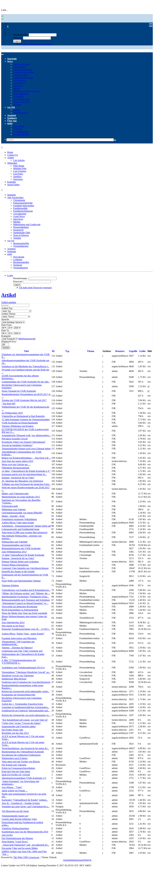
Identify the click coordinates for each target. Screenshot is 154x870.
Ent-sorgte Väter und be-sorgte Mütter (20, 848)
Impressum (78, 860)
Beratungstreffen (21, 134)
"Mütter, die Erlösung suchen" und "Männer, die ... (26, 593)
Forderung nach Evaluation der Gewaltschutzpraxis (26, 682)
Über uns (12, 120)
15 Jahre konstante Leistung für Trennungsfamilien (26, 419)
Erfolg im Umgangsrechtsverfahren (18, 768)
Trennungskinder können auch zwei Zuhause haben (26, 448)
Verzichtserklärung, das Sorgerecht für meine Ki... (25, 748)
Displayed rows (8, 341)
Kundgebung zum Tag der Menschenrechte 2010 (25, 831)
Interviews (18, 85)
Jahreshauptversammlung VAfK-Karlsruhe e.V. (24, 778)
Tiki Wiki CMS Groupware (26, 857)
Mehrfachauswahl (26, 338)
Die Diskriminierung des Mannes (17, 838)
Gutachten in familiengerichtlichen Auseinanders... (25, 707)
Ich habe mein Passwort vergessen (35, 44)
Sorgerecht (18, 96)
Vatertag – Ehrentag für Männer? (17, 647)
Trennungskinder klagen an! (15, 816)
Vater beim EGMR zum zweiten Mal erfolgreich (24, 532)
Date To (5, 330)
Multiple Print (19, 168)
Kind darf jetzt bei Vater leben (16, 771)
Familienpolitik (20, 75)
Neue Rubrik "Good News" (15, 841)
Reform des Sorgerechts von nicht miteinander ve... (26, 715)
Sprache (5, 319)
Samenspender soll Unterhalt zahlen (19, 726)
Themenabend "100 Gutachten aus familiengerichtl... (18, 643)
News (10, 61)
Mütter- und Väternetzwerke (15, 493)
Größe (142, 351)
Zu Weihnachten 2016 (12, 413)
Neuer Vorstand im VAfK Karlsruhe (19, 391)
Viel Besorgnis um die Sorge (15, 811)
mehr (10, 123)
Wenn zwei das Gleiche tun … (16, 464)
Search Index (13, 184)
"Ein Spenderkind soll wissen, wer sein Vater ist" (25, 720)
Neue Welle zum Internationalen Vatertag (21, 581)
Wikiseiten (12, 163)
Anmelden (68, 860)
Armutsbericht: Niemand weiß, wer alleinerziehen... (26, 435)
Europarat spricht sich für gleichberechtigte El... (24, 474)
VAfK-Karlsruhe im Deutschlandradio (20, 423)
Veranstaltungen (20, 112)
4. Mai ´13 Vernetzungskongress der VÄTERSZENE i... (19, 661)
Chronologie (19, 67)
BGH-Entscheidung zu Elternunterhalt (20, 610)
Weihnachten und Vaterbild (14, 542)
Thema (90, 351)
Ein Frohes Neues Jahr (12, 729)
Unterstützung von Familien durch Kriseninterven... (26, 590)
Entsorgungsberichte (23, 69)
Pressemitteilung (21, 93)
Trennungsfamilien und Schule (16, 545)
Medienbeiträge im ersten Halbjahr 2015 (21, 497)
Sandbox (17, 176)
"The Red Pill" (9, 403)
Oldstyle (87, 860)
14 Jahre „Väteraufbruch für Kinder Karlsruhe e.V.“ (26, 471)
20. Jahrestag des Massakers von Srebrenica (22, 481)
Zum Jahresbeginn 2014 (13, 622)
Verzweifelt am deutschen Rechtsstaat (19, 606)
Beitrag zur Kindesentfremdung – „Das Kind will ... (26, 458)
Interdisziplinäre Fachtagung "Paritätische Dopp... (25, 596)
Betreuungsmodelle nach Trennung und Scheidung (26, 600)
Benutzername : (21, 34)
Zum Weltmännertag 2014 (14, 551)
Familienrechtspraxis (23, 77)
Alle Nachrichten (21, 64)
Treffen (16, 110)
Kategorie (6, 336)
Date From (6, 325)
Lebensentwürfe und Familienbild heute (20, 529)
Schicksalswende (10, 506)
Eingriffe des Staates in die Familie (18, 571)
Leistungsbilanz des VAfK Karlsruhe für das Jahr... (26, 381)
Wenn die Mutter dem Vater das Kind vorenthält (24, 613)
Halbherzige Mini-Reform (14, 679)
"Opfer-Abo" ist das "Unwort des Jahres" (21, 723)
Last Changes (19, 171)
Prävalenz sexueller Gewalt (15, 438)
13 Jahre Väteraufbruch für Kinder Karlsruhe (23, 555)
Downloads (18, 126)
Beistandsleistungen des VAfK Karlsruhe (21, 548)
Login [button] (10, 275)
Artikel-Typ (6, 308)
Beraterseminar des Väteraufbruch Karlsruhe (23, 751)
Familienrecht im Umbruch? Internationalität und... (26, 710)
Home (10, 152)
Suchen (6, 348)
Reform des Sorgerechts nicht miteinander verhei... (26, 691)
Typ (67, 351)
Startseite (12, 58)
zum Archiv (7, 835)
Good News (19, 83)
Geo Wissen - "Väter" (12, 787)
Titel (26, 351)
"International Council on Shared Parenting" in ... (25, 603)
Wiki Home (18, 165)
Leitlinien (17, 129)
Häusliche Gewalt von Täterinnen (18, 675)
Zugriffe (133, 351)
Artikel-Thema (8, 314)
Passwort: (17, 38)
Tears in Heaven (21, 102)
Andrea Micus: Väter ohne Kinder (18, 522)
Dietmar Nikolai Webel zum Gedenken (20, 561)
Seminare (12, 118)
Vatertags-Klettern (10, 585)
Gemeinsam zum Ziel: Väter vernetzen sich (22, 651)
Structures (18, 179)
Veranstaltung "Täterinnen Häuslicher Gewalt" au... (26, 672)
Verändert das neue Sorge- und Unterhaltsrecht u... (25, 806)
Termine (17, 104)
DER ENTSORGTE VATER (16, 774)
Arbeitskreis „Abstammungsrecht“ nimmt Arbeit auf (26, 526)
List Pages (18, 174)
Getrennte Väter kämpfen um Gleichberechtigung (25, 568)
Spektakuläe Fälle (21, 99)
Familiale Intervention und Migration (19, 638)
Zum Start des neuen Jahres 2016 (17, 461)
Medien (16, 88)
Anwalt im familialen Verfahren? (17, 445)
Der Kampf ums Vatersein (14, 765)
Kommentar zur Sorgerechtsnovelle (18, 694)
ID (53, 351)
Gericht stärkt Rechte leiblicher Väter (19, 819)
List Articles (19, 160)
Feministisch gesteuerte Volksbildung (19, 519)
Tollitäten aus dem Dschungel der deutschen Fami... (26, 484)
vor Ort (11, 107)
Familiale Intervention (23, 72)
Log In (17, 41)
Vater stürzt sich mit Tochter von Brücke (21, 761)
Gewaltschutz (19, 80)
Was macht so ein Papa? (13, 625)
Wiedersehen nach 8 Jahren (15, 758)
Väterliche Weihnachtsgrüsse (15, 828)
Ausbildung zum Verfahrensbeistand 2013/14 (23, 667)
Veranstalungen (20, 267)
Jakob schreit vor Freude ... (14, 790)
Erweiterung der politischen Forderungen (21, 755)
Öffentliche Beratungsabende (15, 467)
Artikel (10, 157)
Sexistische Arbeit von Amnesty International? (23, 442)
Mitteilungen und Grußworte (26, 91)
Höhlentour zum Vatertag (14, 509)
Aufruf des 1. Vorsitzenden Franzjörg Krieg (22, 704)
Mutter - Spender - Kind (13, 516)
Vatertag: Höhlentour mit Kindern (18, 426)
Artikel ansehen (8, 302)
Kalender (11, 182)
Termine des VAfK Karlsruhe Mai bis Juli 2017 (24, 400)
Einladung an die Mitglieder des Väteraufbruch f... (25, 366)
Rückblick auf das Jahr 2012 (15, 733)
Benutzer (120, 351)
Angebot (11, 115)
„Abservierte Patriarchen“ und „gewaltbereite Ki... (25, 845)
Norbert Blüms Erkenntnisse (15, 565)
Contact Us (12, 155)
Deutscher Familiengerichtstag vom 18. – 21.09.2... (26, 629)
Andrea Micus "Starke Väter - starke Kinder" (23, 633)
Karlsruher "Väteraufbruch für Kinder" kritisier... (25, 800)
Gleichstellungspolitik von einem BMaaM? (22, 512)
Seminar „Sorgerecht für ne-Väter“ (18, 477)
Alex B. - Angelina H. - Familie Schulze (21, 803)
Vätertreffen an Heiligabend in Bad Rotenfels (23, 416)
